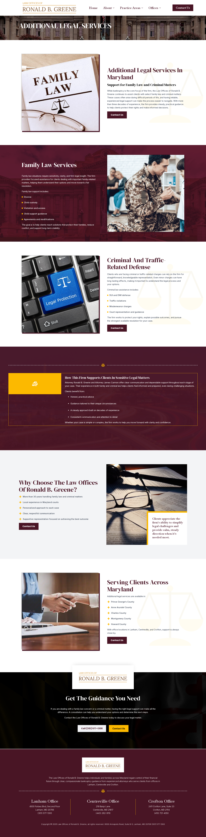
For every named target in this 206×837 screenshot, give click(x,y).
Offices (153, 8)
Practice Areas (130, 8)
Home (93, 8)
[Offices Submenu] (161, 7)
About (107, 8)
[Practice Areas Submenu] (143, 7)
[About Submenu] (114, 7)
